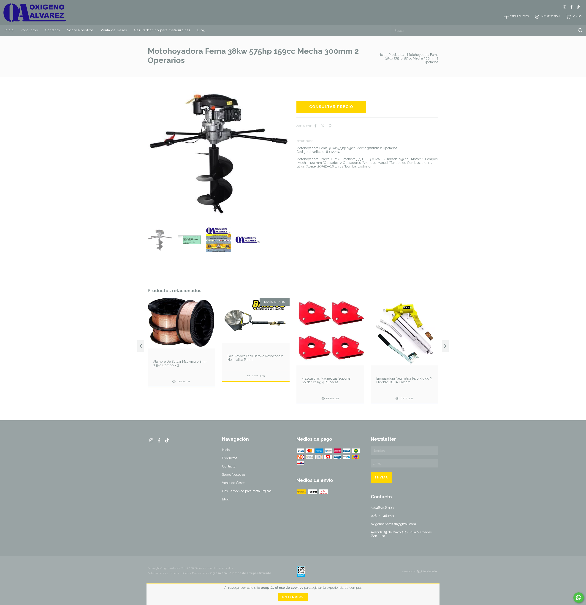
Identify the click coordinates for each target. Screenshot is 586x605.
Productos (29, 30)
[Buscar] (580, 30)
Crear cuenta (519, 16)
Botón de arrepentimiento (251, 573)
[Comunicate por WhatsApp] (578, 597)
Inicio (9, 30)
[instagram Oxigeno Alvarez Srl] (564, 7)
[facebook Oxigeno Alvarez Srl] (571, 7)
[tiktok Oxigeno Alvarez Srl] (578, 7)
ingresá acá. (219, 573)
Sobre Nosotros (80, 30)
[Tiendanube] (420, 572)
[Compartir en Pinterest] (330, 126)
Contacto (52, 30)
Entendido (293, 597)
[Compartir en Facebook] (315, 126)
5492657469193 (382, 507)
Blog (201, 30)
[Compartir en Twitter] (322, 126)
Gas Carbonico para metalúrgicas (162, 30)
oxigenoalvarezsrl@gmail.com (393, 524)
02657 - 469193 (382, 516)
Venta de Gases (114, 30)
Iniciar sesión (550, 16)
